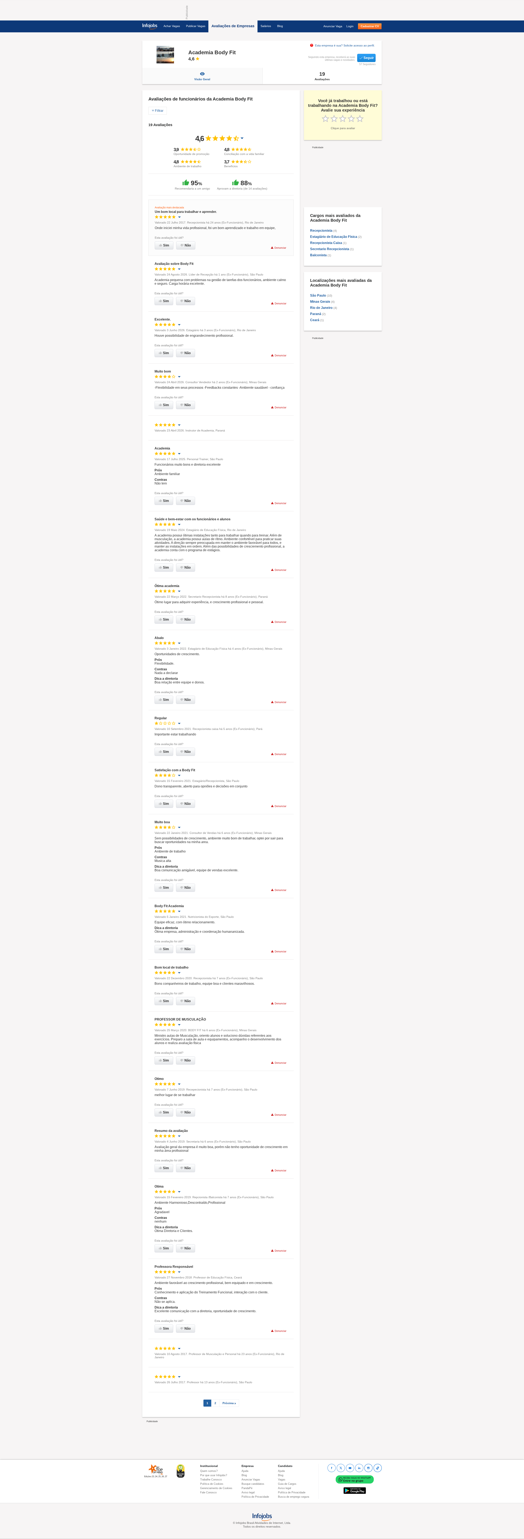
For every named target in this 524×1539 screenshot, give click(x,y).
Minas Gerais (320, 301)
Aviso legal (248, 1492)
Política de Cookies (211, 1483)
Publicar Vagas (195, 26)
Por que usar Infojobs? (213, 1475)
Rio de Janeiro (321, 307)
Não (188, 245)
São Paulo (318, 295)
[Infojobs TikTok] (378, 1468)
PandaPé (247, 1488)
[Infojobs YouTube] (350, 1468)
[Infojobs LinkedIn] (359, 1468)
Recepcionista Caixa (326, 243)
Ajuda (245, 1470)
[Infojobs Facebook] (332, 1468)
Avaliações (322, 76)
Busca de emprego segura (293, 1496)
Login (349, 26)
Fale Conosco (208, 1492)
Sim (166, 245)
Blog (280, 26)
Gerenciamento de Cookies (216, 1488)
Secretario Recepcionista (329, 249)
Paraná (315, 314)
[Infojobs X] (341, 1468)
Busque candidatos (253, 1483)
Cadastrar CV (370, 26)
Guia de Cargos (287, 1483)
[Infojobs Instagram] (368, 1468)
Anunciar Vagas (251, 1479)
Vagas (281, 1479)
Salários (266, 26)
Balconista (318, 255)
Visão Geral (202, 79)
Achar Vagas (172, 26)
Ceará (314, 320)
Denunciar (280, 247)
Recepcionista (321, 230)
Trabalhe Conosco (211, 1479)
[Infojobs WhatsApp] (355, 1479)
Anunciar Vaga (332, 26)
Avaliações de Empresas (232, 26)
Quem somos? (209, 1470)
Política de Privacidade (255, 1496)
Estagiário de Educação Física (333, 236)
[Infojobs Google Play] (354, 1490)
